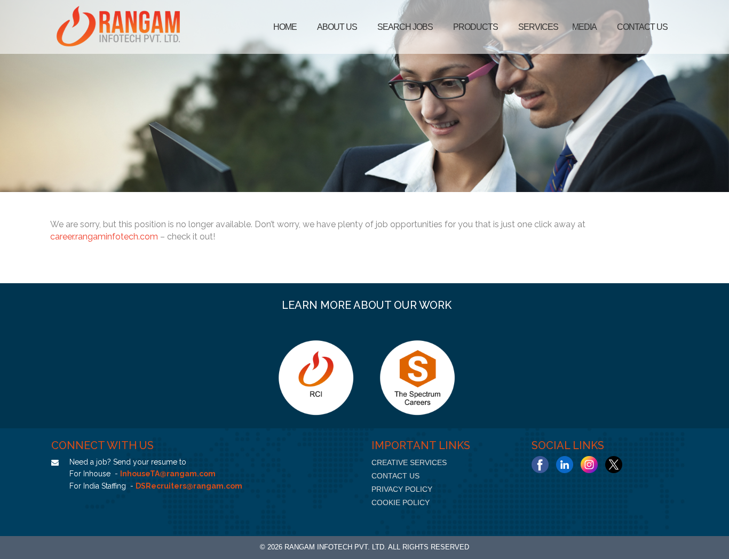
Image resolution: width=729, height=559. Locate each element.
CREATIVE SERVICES (409, 462)
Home (285, 26)
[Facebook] (540, 464)
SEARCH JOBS (405, 26)
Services (538, 26)
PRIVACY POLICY (401, 489)
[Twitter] (613, 464)
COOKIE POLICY (400, 502)
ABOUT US (337, 26)
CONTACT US (395, 476)
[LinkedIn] (564, 464)
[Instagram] (589, 464)
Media (584, 26)
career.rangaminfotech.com (104, 236)
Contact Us (642, 26)
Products (475, 26)
